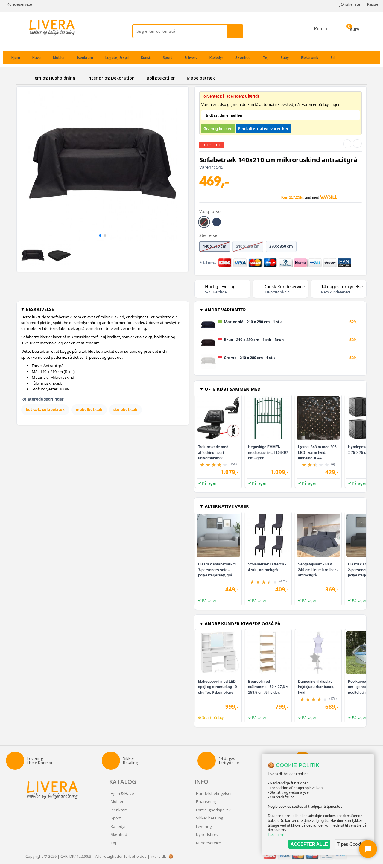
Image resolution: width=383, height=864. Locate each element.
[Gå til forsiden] (22, 78)
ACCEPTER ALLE (309, 844)
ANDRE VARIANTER (225, 310)
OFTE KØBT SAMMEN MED (233, 389)
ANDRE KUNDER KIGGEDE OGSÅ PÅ (242, 623)
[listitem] (204, 222)
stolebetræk (125, 409)
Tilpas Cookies (351, 844)
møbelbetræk (89, 409)
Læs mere (276, 834)
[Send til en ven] (347, 143)
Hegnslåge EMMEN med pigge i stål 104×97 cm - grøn (268, 452)
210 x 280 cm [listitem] (248, 246)
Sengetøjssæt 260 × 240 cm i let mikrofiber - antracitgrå (318, 569)
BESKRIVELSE (40, 309)
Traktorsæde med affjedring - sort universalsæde (213, 452)
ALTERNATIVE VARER (227, 506)
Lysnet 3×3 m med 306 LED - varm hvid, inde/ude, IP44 (317, 452)
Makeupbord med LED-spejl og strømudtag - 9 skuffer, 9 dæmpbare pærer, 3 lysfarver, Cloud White (217, 692)
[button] (100, 235)
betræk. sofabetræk (45, 409)
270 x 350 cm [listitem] (281, 246)
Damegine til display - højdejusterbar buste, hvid (316, 686)
